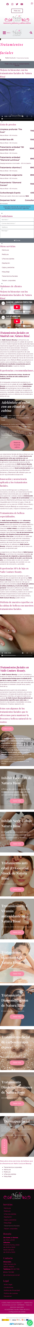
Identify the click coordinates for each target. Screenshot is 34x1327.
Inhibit (20, 504)
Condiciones (8, 1287)
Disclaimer (8, 1296)
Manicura (5, 250)
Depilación (6, 263)
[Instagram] (12, 4)
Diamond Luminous (14, 500)
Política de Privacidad (12, 1290)
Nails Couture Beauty (8, 506)
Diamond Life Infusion (16, 472)
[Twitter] (17, 4)
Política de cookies (11, 1293)
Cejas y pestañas (8, 267)
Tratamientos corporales (13, 1167)
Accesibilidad (9, 1309)
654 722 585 (9, 1272)
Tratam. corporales (9, 280)
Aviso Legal (8, 1284)
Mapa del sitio (24, 1309)
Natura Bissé (16, 360)
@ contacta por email (11, 1275)
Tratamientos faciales (10, 276)
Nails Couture (10, 58)
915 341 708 (15, 1269)
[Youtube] (21, 4)
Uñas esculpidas (8, 259)
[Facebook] (7, 4)
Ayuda (16, 1309)
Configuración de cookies (17, 1312)
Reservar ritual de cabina (17, 445)
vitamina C (26, 426)
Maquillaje (6, 272)
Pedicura (5, 254)
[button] (31, 32)
